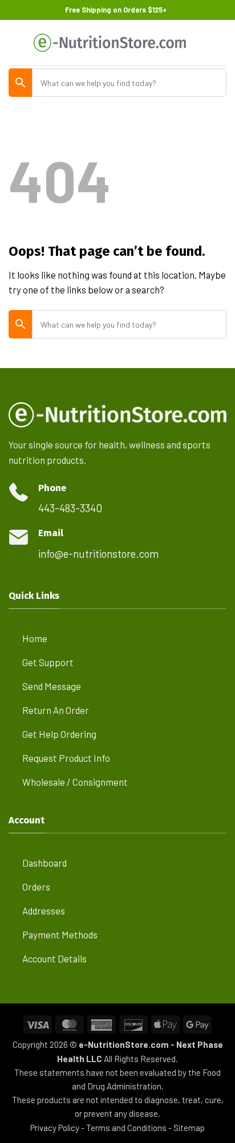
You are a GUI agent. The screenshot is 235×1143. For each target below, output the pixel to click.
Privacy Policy (54, 1127)
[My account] (201, 42)
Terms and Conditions (126, 1127)
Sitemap (189, 1127)
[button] (16, 43)
